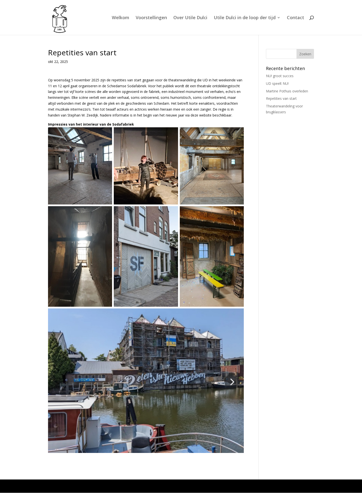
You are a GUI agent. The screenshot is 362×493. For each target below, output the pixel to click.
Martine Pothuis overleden (287, 91)
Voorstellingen (151, 18)
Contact (295, 18)
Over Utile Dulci (190, 18)
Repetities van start (281, 98)
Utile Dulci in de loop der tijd (245, 18)
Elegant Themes (90, 486)
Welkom (120, 18)
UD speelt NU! (277, 83)
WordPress (148, 486)
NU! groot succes (280, 75)
